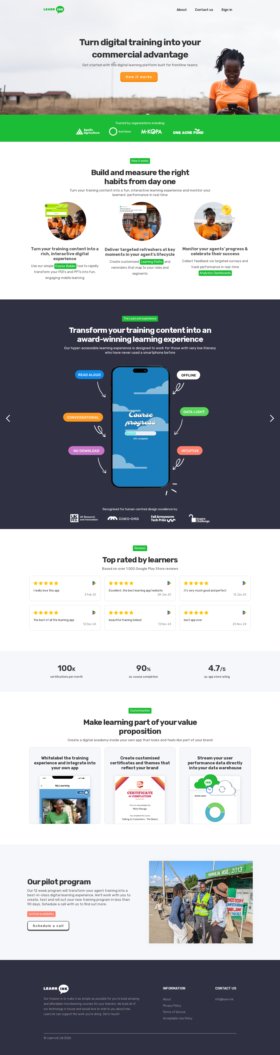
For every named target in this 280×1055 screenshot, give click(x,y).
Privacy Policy (172, 1005)
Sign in (226, 10)
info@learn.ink (224, 999)
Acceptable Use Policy (177, 1018)
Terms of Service (174, 1012)
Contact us (204, 10)
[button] (8, 418)
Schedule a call (48, 926)
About (182, 10)
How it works (139, 77)
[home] (54, 10)
